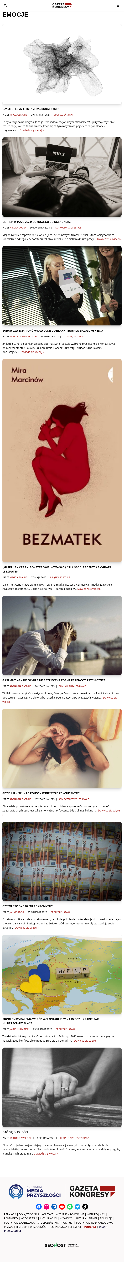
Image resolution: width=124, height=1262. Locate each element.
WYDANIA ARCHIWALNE (70, 1214)
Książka (54, 577)
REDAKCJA (10, 1214)
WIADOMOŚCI (38, 1227)
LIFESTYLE (76, 1227)
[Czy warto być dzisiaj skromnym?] (62, 861)
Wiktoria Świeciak (20, 1138)
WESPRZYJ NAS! (96, 1214)
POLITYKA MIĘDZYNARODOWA (94, 1222)
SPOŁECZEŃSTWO (48, 1222)
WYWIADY (66, 1218)
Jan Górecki (17, 912)
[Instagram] (46, 1207)
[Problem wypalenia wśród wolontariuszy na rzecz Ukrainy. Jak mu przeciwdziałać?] (62, 974)
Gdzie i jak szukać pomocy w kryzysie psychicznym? (41, 793)
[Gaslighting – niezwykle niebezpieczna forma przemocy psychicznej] (62, 635)
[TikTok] (85, 1207)
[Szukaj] (5, 5)
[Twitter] (77, 1207)
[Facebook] (39, 1207)
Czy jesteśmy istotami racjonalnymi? (30, 109)
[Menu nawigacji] (118, 5)
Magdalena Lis (18, 114)
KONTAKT (47, 1214)
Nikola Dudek (18, 227)
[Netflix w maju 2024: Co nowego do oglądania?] (62, 177)
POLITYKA (67, 1222)
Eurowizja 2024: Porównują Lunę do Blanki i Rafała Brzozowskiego (52, 330)
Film (56, 227)
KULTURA (80, 1218)
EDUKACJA (106, 1218)
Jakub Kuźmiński (19, 1029)
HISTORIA (21, 1227)
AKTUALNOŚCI (48, 1218)
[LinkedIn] (54, 1207)
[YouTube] (62, 1207)
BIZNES (93, 1218)
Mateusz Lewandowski (23, 336)
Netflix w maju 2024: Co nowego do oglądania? (37, 222)
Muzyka (78, 336)
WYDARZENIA (29, 1218)
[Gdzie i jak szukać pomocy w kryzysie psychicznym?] (62, 748)
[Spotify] (70, 1207)
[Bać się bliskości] (62, 1087)
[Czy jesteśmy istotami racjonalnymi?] (62, 64)
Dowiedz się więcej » (32, 130)
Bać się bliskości (15, 1132)
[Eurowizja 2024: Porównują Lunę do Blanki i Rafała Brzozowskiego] (62, 285)
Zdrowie (81, 686)
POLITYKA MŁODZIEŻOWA (19, 1222)
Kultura (65, 227)
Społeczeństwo (63, 114)
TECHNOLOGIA (58, 1227)
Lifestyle (76, 227)
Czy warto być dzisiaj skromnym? (27, 906)
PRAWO (8, 1227)
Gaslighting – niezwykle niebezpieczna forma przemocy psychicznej (53, 680)
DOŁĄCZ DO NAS (29, 1214)
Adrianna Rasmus (20, 686)
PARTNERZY (11, 1218)
